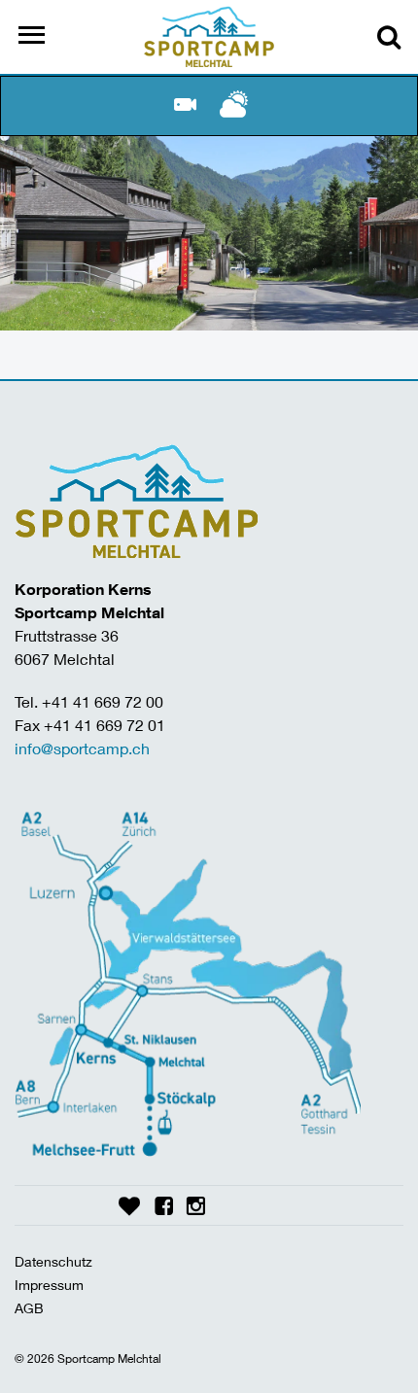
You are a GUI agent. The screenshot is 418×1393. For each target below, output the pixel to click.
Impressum (49, 1284)
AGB (29, 1308)
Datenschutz (53, 1261)
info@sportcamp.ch (82, 748)
